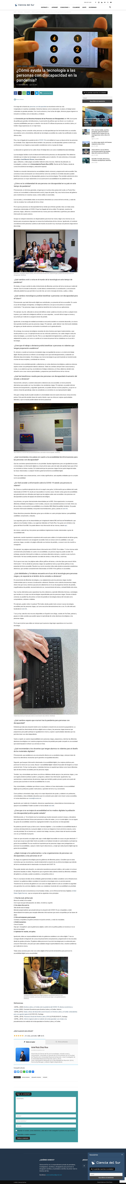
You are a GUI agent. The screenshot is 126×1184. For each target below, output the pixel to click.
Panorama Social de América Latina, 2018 (36, 1016)
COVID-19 (42, 140)
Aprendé (55, 7)
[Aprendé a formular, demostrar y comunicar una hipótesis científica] (86, 160)
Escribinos (92, 7)
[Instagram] (98, 2)
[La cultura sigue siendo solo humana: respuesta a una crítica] (86, 144)
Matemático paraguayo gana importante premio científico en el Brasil (96, 120)
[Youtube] (110, 2)
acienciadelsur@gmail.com (54, 1175)
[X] (107, 2)
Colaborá (76, 7)
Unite (84, 7)
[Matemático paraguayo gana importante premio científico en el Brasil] (97, 116)
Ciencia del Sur (87, 124)
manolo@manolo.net (35, 798)
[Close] (122, 1154)
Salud (35, 66)
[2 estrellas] (17, 1036)
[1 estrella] (15, 1036)
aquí (65, 525)
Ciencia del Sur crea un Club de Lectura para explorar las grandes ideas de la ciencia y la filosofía (101, 151)
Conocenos (64, 7)
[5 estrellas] (23, 1036)
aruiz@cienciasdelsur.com (37, 1050)
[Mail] (104, 2)
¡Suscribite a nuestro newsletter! (26, 1134)
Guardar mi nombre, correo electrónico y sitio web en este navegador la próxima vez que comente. (46, 1130)
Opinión (30, 66)
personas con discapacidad (38, 106)
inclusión (45, 1077)
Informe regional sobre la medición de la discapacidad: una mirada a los (45, 1019)
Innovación (27, 12)
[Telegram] (37, 93)
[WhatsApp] (24, 93)
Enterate (44, 7)
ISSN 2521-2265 (87, 2)
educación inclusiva (36, 1077)
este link (65, 508)
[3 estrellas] (19, 1036)
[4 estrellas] (21, 1036)
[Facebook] (95, 2)
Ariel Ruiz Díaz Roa (23, 84)
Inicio (15, 12)
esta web (51, 805)
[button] (110, 7)
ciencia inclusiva (26, 1077)
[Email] (32, 93)
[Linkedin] (101, 2)
